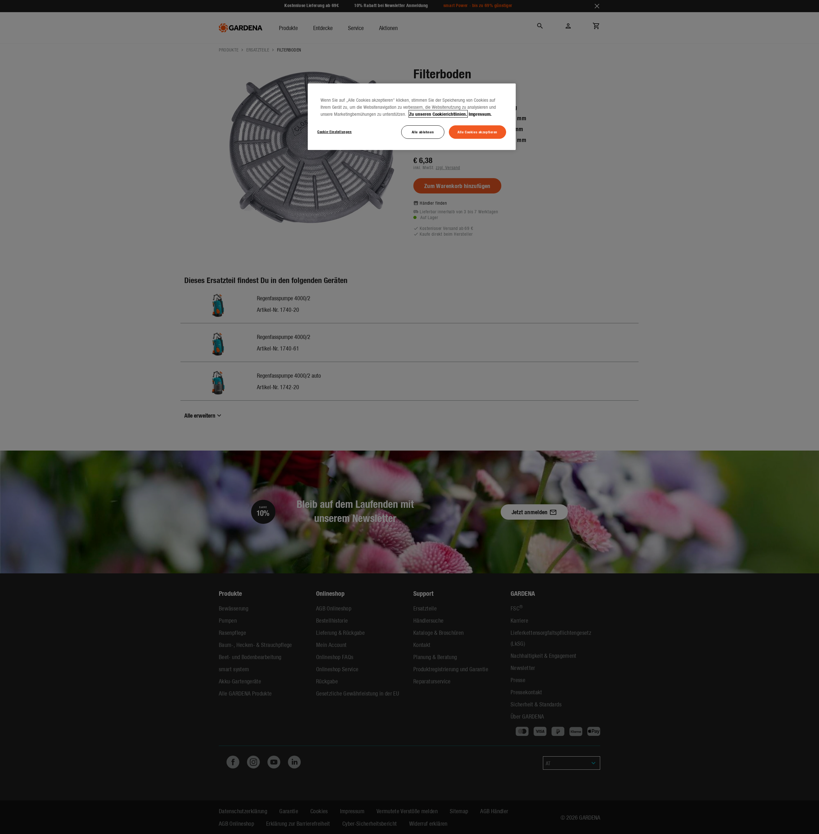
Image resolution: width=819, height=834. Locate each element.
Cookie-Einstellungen (334, 131)
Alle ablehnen (423, 131)
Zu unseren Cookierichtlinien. (438, 114)
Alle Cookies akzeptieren (477, 131)
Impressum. (480, 114)
